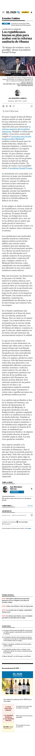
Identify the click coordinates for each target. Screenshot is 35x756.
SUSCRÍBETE (25, 12)
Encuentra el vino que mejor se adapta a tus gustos (24, 707)
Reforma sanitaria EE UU (19, 515)
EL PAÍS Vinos (17, 674)
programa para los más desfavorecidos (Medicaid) (16, 137)
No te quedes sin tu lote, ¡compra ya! (23, 725)
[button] (17, 66)
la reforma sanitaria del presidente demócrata (16, 129)
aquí (30, 528)
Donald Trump (6, 515)
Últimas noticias (8, 595)
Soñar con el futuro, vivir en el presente (19, 606)
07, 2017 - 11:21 (21, 101)
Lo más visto (6, 626)
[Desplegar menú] (3, 12)
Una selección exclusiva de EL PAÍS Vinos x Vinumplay (18, 700)
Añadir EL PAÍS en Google (11, 111)
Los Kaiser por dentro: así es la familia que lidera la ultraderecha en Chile (17, 617)
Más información (6, 524)
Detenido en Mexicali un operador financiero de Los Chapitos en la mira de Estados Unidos (16, 600)
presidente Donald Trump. (21, 168)
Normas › (30, 505)
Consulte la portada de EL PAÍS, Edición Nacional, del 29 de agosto (21, 24)
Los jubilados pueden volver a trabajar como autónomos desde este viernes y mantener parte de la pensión (17, 651)
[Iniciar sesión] (31, 12)
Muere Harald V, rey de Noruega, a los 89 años (17, 656)
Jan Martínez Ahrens (18, 98)
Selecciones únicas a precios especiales (24, 716)
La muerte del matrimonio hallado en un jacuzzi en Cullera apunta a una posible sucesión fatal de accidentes (17, 632)
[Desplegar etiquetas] (31, 515)
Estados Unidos (11, 18)
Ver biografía (15, 492)
